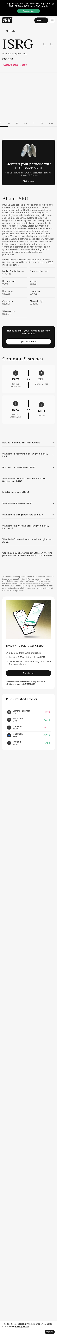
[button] (28, 442)
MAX (51, 123)
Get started (28, 673)
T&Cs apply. (42, 6)
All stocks (10, 31)
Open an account (28, 341)
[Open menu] (52, 20)
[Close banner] (53, 4)
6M (25, 123)
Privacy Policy (22, 1326)
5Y (42, 123)
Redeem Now (28, 11)
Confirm (49, 1332)
